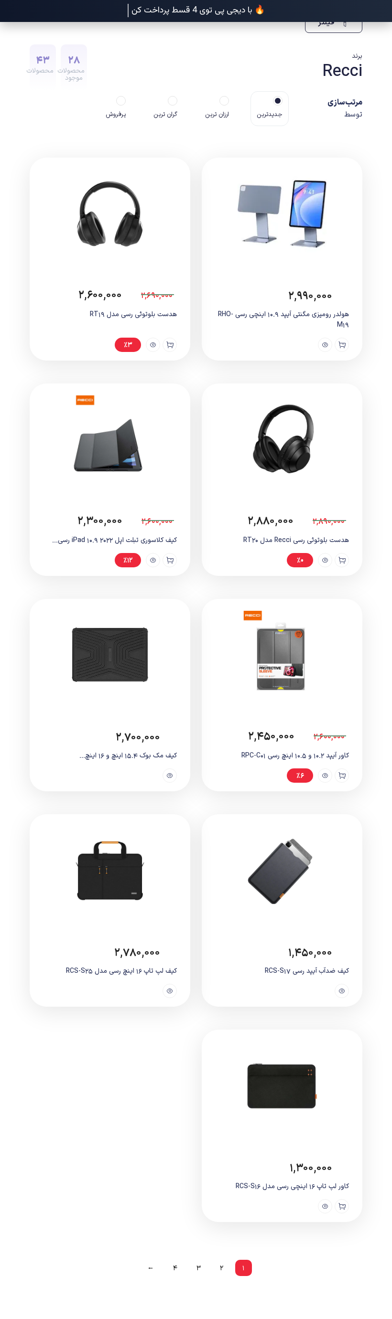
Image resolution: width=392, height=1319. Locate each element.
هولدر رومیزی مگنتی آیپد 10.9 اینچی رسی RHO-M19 (283, 319)
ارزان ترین (217, 114)
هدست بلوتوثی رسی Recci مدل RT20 (296, 540)
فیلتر (327, 22)
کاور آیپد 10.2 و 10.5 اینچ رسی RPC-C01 (295, 756)
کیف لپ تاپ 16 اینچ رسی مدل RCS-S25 (121, 971)
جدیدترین (270, 114)
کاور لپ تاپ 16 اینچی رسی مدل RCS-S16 (292, 1186)
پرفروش (116, 114)
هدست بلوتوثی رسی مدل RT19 (133, 314)
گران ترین (165, 114)
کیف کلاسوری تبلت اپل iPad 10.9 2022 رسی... (114, 540)
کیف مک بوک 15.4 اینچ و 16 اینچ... (128, 756)
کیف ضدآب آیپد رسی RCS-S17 (307, 971)
